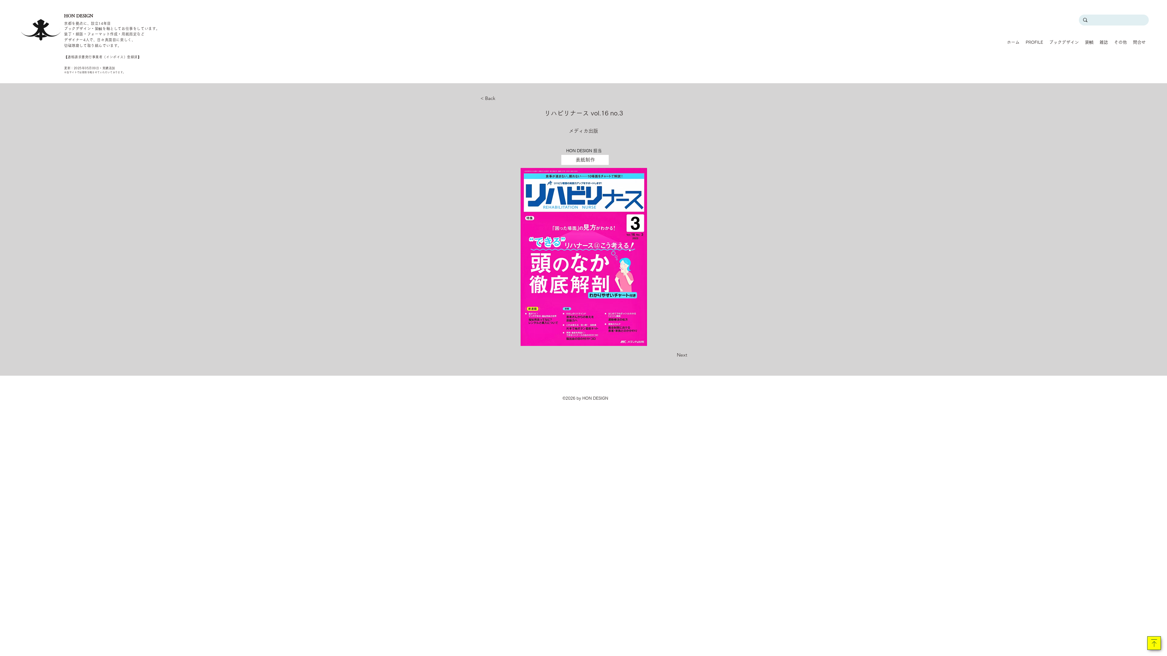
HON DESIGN (78, 16)
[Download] (1154, 643)
